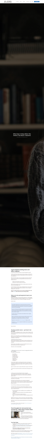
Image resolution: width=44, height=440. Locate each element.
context (15, 291)
